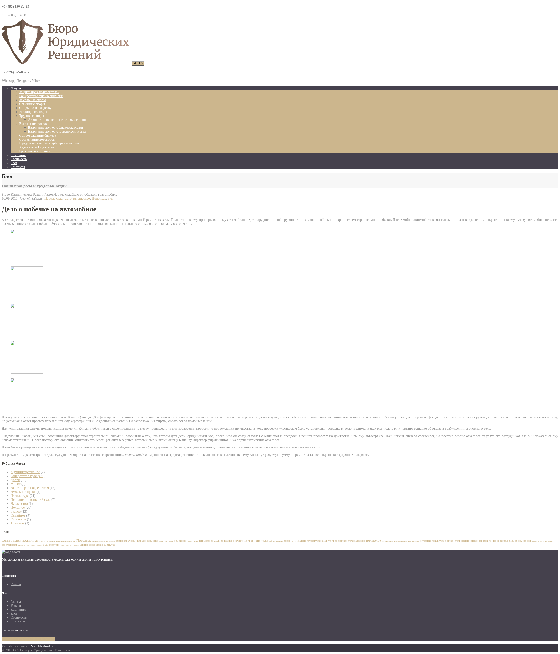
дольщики (226, 540)
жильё (264, 540)
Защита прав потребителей (39, 92)
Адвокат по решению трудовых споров (57, 119)
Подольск (99, 198)
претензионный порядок (474, 540)
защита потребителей (309, 540)
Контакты (17, 167)
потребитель (452, 540)
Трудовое (17, 523)
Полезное (17, 507)
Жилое (15, 484)
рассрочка (537, 541)
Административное (25, 472)
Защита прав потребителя (29, 488)
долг (217, 540)
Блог (14, 163)
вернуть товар (166, 541)
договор (208, 540)
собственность (9, 544)
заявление (359, 540)
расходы (547, 541)
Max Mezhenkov (42, 646)
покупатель (438, 540)
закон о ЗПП (291, 540)
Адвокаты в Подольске (36, 147)
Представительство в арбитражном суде (49, 143)
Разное (15, 511)
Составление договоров (37, 139)
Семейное (17, 515)
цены (92, 544)
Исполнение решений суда (30, 499)
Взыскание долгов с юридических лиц (57, 131)
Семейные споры (32, 104)
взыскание (180, 540)
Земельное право (23, 492)
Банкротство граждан (26, 476)
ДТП (37, 541)
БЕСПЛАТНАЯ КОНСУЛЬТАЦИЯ (28, 639)
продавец (494, 540)
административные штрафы (131, 540)
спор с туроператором (30, 544)
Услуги (15, 88)
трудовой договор (69, 545)
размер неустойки (520, 540)
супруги (54, 544)
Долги (15, 480)
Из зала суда (53, 198)
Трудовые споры (31, 116)
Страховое (18, 519)
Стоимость (18, 159)
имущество (81, 198)
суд (110, 198)
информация (400, 541)
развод (504, 540)
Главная (16, 601)
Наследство (19, 503)
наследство (413, 541)
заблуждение (276, 541)
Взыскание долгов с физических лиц (55, 127)
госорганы (192, 541)
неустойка (425, 540)
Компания (18, 155)
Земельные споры (32, 100)
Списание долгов (101, 541)
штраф (99, 544)
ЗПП (43, 540)
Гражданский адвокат (35, 151)
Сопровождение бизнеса (37, 135)
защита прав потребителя (338, 540)
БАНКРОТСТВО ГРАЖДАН (18, 540)
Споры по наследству (35, 108)
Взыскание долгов (33, 123)
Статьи (15, 584)
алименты (152, 540)
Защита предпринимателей (61, 541)
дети (201, 540)
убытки (84, 544)
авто (68, 198)
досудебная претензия (246, 540)
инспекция (387, 541)
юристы (109, 544)
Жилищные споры (33, 112)
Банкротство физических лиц (41, 96)
